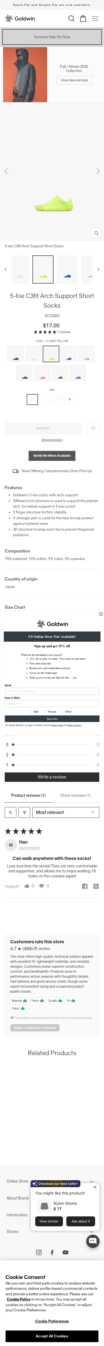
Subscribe (52, 718)
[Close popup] (95, 1188)
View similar (49, 1221)
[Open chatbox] (93, 1241)
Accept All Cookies (52, 1336)
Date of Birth (12, 697)
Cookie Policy (19, 1299)
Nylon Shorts (65, 1203)
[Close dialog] (101, 614)
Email (8, 685)
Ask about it (81, 1221)
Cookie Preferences (52, 1321)
